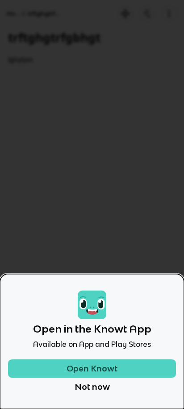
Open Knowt (92, 368)
